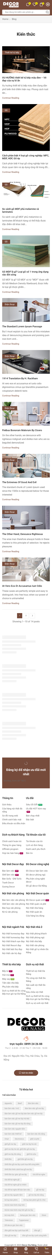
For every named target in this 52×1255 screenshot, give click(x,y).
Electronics (19, 1139)
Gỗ (6, 110)
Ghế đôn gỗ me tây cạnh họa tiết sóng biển (22, 1164)
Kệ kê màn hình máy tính (15, 1205)
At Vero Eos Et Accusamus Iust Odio (22, 585)
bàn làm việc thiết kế (13, 1134)
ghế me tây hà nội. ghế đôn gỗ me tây (20, 1149)
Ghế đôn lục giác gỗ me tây (16, 1174)
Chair (7, 1139)
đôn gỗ (37, 1230)
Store (44, 1215)
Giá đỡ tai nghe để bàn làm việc (17, 1190)
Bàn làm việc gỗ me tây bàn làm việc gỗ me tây (23, 1113)
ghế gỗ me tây (10, 1144)
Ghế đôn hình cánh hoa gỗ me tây (18, 1169)
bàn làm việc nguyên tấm (15, 1129)
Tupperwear (24, 1220)
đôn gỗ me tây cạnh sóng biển (34, 1235)
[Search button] (47, 12)
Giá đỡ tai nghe (39, 1174)
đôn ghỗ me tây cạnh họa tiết (16, 1230)
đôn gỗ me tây (10, 1235)
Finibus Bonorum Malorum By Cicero (22, 430)
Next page (32, 615)
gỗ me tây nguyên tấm (14, 1195)
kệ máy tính (9, 1215)
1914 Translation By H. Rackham (20, 378)
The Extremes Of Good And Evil (19, 482)
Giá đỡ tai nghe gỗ (12, 1180)
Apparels (8, 1103)
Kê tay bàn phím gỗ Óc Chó (34, 1200)
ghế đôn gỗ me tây (25, 1159)
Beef (20, 1103)
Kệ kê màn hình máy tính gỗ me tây (19, 1210)
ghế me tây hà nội (29, 1144)
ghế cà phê (34, 1139)
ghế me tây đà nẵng (13, 1154)
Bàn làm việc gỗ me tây (34, 1108)
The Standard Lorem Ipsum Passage (22, 326)
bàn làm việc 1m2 (12, 1108)
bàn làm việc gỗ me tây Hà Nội (17, 1118)
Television (9, 1220)
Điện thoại (10, 304)
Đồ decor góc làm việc (14, 1225)
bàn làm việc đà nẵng (36, 1134)
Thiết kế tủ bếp (12, 52)
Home (5, 19)
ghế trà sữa (31, 1154)
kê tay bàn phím (11, 1200)
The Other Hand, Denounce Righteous (22, 534)
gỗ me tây (40, 1190)
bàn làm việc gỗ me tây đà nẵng (17, 1124)
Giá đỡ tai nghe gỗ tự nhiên (15, 1185)
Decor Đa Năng (29, 1245)
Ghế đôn (8, 1159)
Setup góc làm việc (28, 1215)
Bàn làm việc (33, 1103)
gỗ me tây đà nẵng (36, 1195)
